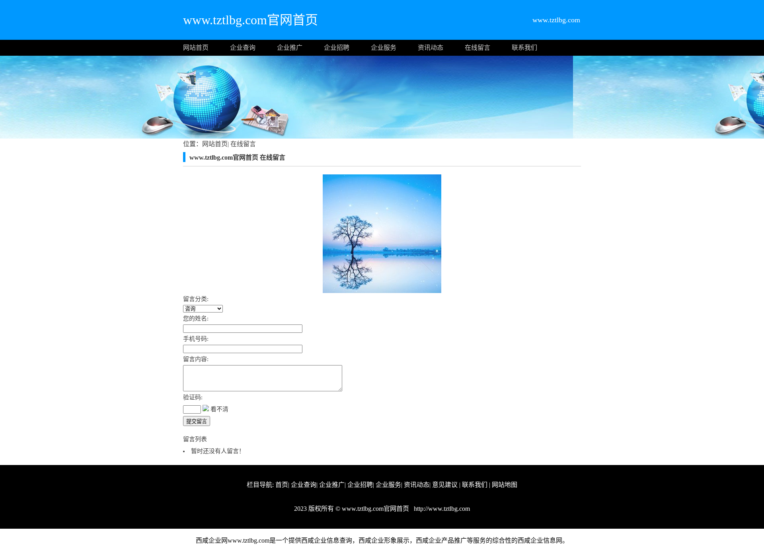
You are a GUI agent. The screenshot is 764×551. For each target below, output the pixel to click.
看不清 (219, 409)
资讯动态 (430, 47)
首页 (281, 484)
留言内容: (196, 359)
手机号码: (196, 339)
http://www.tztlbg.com (441, 508)
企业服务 (383, 47)
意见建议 (445, 484)
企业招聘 (336, 47)
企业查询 (242, 47)
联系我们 (524, 47)
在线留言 (477, 47)
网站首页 (196, 47)
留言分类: (196, 299)
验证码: (193, 397)
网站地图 (504, 484)
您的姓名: (196, 318)
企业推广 (289, 47)
